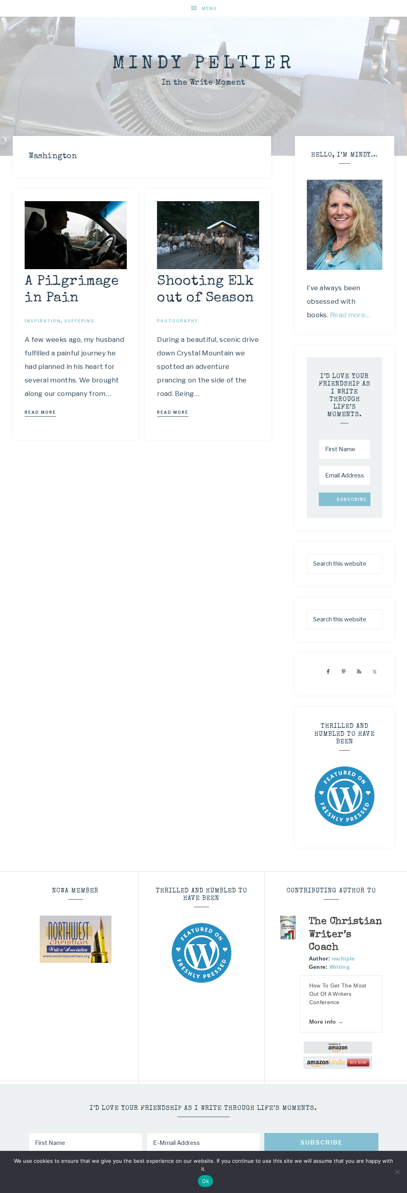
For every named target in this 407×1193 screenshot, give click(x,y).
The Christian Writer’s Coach (345, 934)
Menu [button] (209, 8)
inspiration (43, 320)
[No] (397, 1172)
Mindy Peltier (203, 64)
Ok (205, 1181)
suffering (79, 320)
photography (177, 320)
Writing (339, 967)
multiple (343, 958)
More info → (326, 1021)
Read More (40, 412)
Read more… (350, 315)
